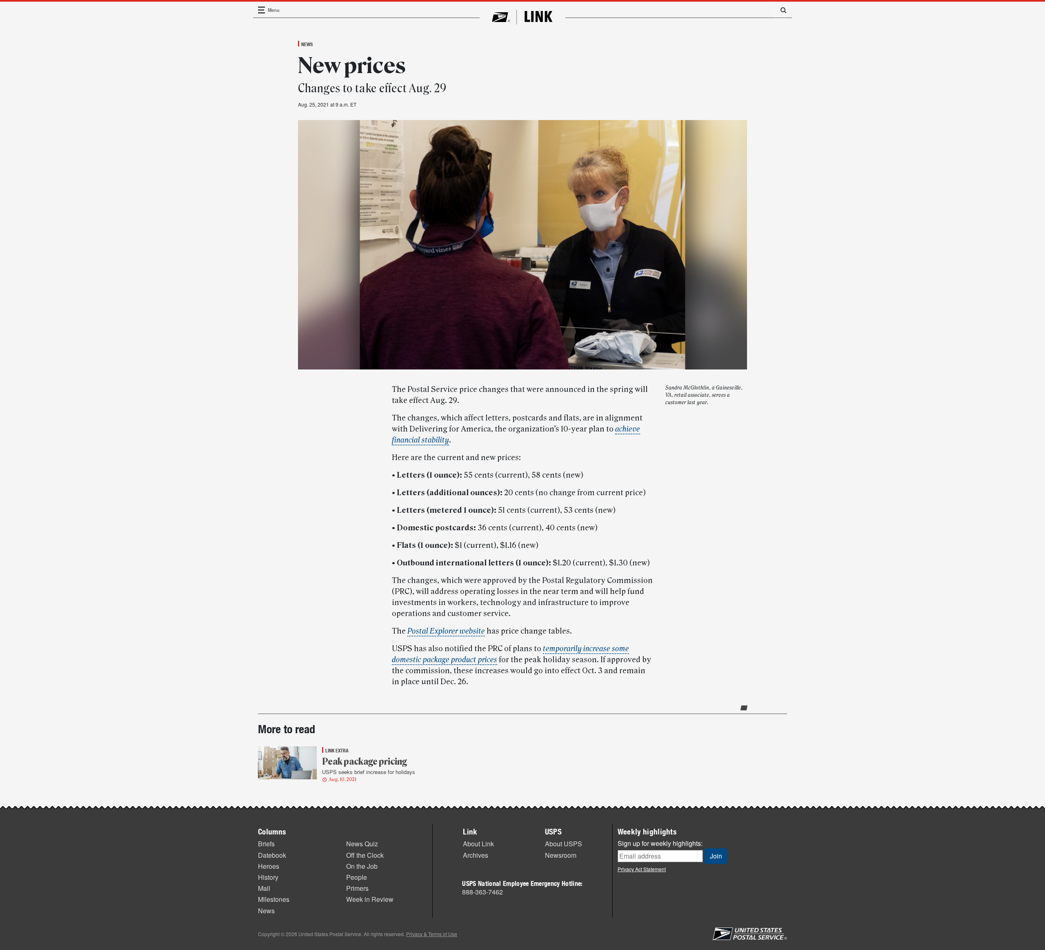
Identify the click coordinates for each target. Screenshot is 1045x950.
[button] (780, 10)
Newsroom (560, 855)
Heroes (268, 866)
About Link (478, 843)
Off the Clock (365, 855)
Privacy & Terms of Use (431, 933)
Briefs (266, 843)
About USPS (563, 843)
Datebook (272, 855)
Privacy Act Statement (642, 868)
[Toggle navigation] (261, 10)
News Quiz (362, 843)
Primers (357, 888)
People (356, 877)
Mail (264, 888)
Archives (475, 855)
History (268, 877)
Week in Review (370, 899)
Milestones (273, 899)
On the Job (362, 866)
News (307, 44)
